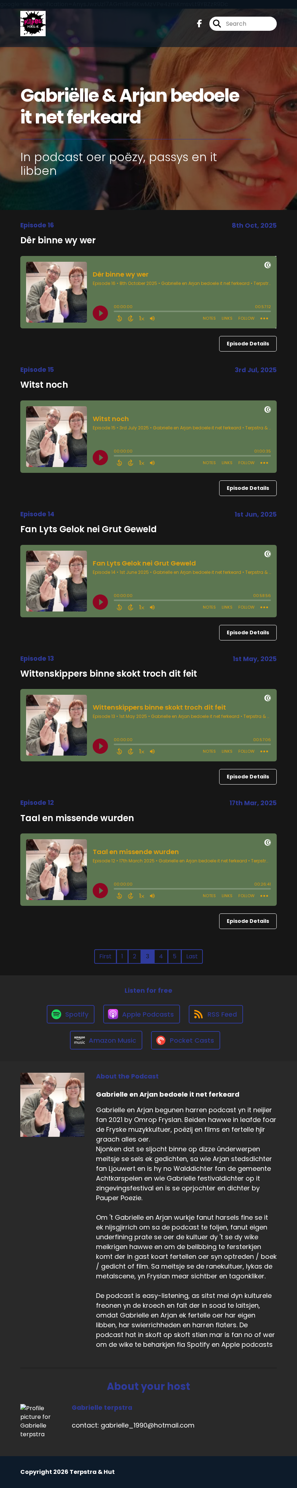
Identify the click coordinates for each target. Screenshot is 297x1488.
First (105, 956)
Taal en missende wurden (77, 818)
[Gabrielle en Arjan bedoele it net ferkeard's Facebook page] (199, 23)
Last (192, 956)
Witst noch (44, 385)
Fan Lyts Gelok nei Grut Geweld (88, 529)
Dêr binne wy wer (58, 240)
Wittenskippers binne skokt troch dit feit (108, 674)
